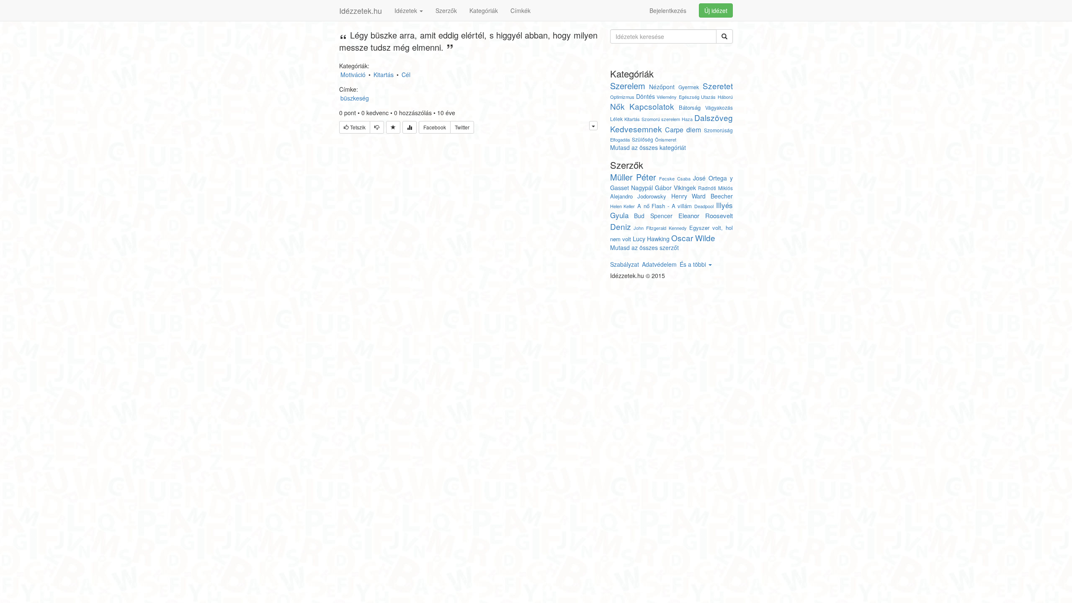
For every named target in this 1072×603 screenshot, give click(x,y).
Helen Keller (622, 206)
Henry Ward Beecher (702, 196)
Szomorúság (718, 130)
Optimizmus (622, 96)
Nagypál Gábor (651, 187)
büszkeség (354, 98)
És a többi (694, 264)
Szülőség (642, 139)
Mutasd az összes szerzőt (644, 247)
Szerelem (627, 86)
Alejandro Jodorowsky (638, 196)
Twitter (462, 127)
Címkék (520, 10)
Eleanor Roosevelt (705, 215)
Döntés (645, 96)
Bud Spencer (653, 215)
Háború (725, 96)
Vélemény (667, 96)
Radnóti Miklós (715, 187)
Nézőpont (662, 86)
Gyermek (688, 86)
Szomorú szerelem (661, 119)
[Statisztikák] (409, 127)
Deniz (620, 226)
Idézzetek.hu (360, 10)
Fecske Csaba (675, 178)
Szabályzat (624, 264)
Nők (617, 106)
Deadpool (704, 206)
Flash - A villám (672, 206)
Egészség (689, 96)
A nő (643, 206)
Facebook (434, 127)
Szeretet (718, 85)
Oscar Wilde (693, 237)
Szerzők (446, 10)
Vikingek (685, 187)
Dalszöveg (713, 117)
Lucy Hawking (651, 238)
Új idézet (715, 10)
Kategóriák (483, 10)
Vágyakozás (719, 107)
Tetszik (357, 127)
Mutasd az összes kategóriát (648, 147)
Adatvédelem (659, 264)
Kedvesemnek (636, 128)
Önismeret (665, 139)
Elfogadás (620, 139)
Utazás (708, 96)
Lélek (616, 118)
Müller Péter (633, 177)
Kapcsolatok (651, 106)
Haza (687, 119)
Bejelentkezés (667, 10)
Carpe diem (683, 129)
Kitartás (632, 119)
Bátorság (690, 107)
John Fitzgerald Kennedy (660, 227)
